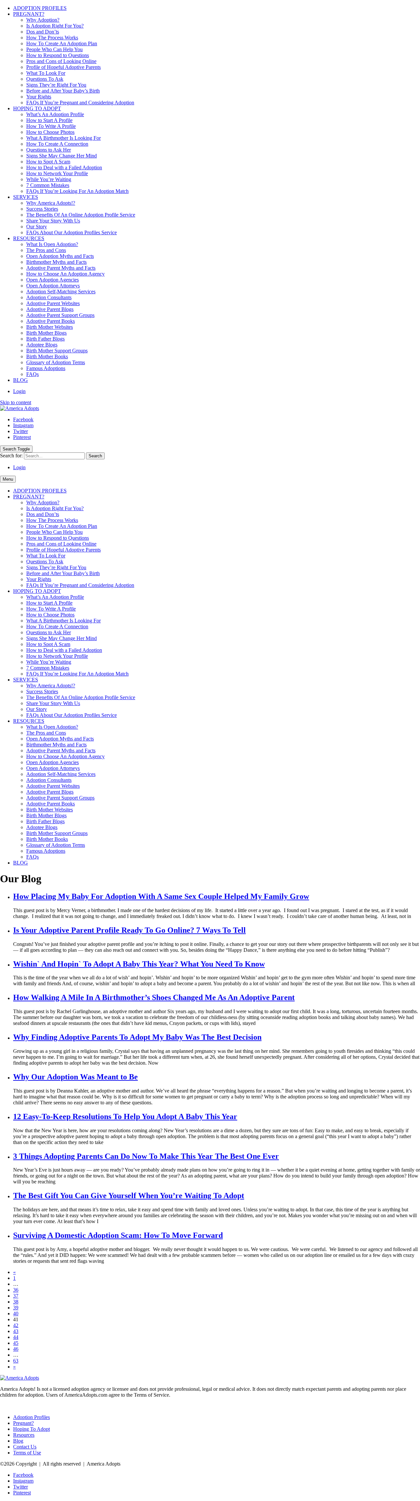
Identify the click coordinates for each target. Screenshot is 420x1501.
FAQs (32, 374)
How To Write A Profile (51, 126)
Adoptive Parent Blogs (50, 309)
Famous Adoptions (45, 368)
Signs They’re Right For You (56, 85)
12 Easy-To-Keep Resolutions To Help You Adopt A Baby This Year (125, 1116)
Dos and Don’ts (42, 31)
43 (15, 1331)
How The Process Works (52, 37)
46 (15, 1349)
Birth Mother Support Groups (57, 350)
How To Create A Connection (57, 144)
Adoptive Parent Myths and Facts (60, 268)
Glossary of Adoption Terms (55, 362)
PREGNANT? (28, 14)
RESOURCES (28, 238)
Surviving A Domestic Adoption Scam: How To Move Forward (118, 1235)
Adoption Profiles (31, 1417)
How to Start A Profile (49, 120)
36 (15, 1290)
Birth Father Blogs (45, 339)
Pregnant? (23, 1423)
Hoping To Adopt (31, 1429)
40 (15, 1313)
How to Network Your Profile (57, 173)
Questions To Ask (44, 79)
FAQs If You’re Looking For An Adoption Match (77, 191)
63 (15, 1361)
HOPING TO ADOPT (37, 108)
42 (15, 1325)
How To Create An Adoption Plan (61, 43)
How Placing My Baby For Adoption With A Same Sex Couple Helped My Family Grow (161, 896)
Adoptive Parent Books (50, 321)
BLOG (20, 380)
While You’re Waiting (48, 179)
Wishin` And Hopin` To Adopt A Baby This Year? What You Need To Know (139, 964)
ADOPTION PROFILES (40, 8)
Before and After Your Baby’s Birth (63, 91)
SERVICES (25, 197)
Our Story (36, 226)
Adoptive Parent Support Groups (60, 315)
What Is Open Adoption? (52, 244)
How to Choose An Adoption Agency (65, 274)
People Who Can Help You (54, 49)
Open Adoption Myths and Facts (60, 256)
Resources (23, 1435)
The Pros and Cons (46, 250)
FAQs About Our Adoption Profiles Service (71, 232)
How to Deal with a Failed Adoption (64, 167)
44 (15, 1337)
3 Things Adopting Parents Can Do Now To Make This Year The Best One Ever (146, 1156)
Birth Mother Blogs (46, 333)
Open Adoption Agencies (52, 279)
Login (19, 391)
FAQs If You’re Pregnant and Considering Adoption (80, 102)
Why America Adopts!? (50, 203)
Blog (18, 1441)
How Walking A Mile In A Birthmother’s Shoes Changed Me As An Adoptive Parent (154, 997)
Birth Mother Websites (49, 327)
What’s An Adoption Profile (55, 114)
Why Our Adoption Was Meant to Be (75, 1077)
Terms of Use (27, 1452)
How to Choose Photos (50, 132)
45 (15, 1343)
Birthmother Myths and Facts (56, 262)
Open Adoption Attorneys (53, 285)
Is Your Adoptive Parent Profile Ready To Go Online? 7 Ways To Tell (129, 930)
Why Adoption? (42, 20)
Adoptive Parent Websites (53, 303)
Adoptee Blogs (41, 344)
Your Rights (38, 96)
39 (15, 1307)
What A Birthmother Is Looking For (63, 138)
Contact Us (24, 1446)
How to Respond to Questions (57, 55)
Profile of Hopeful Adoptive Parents (63, 67)
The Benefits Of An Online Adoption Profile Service (80, 215)
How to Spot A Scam (48, 161)
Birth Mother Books (47, 356)
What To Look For (45, 73)
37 (15, 1296)
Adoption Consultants (49, 297)
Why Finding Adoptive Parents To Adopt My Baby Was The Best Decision (137, 1037)
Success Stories (42, 209)
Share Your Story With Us (53, 220)
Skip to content (15, 402)
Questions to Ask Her (48, 150)
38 (15, 1301)
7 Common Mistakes (47, 185)
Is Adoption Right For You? (55, 26)
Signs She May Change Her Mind (61, 155)
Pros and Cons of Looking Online (61, 61)
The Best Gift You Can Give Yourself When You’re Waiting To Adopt (128, 1195)
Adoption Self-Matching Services (60, 291)
